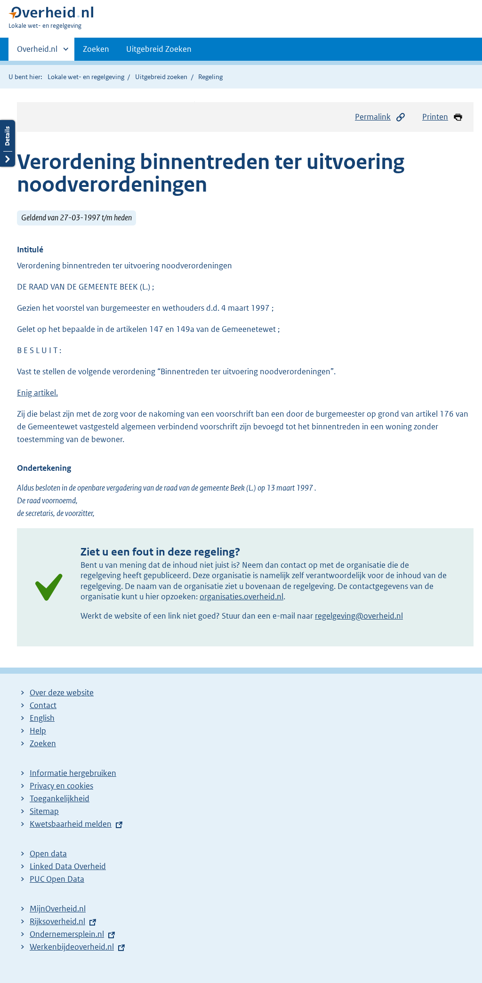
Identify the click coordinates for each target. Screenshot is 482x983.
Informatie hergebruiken (73, 773)
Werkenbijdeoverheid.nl (72, 947)
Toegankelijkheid (59, 798)
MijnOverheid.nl (58, 908)
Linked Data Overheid (68, 866)
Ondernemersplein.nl (67, 934)
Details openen (7, 143)
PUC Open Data (57, 879)
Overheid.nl (37, 52)
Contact (43, 705)
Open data (48, 853)
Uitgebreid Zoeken (159, 49)
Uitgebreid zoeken (161, 77)
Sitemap (44, 811)
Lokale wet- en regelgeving (86, 77)
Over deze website (62, 692)
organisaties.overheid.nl (241, 596)
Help (38, 730)
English (42, 718)
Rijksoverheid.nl (57, 921)
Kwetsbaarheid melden (71, 824)
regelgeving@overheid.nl (359, 616)
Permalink (373, 117)
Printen (435, 117)
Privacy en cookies (61, 786)
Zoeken (96, 49)
